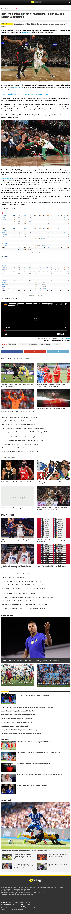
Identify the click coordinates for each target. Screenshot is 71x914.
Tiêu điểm (5, 740)
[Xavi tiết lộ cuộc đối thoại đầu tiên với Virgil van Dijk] (17, 399)
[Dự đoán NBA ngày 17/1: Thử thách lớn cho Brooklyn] (17, 470)
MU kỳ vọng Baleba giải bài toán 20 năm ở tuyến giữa (33, 763)
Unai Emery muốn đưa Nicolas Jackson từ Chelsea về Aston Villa (21, 733)
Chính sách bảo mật (17, 909)
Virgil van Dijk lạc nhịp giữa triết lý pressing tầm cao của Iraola (21, 421)
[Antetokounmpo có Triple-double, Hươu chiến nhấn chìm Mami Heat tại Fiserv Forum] (53, 496)
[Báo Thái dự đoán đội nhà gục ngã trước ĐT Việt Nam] (8, 699)
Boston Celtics (27, 32)
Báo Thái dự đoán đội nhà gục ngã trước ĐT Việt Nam (18, 424)
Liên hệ (5, 909)
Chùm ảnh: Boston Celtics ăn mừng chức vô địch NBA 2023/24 (21, 593)
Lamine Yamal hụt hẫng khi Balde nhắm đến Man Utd (17, 711)
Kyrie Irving (17, 87)
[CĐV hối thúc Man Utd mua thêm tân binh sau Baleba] (53, 398)
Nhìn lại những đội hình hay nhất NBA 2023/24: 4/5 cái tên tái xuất (22, 585)
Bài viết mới (6, 359)
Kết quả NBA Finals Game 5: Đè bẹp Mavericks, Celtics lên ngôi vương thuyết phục (27, 597)
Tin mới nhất (6, 800)
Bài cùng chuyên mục (21, 359)
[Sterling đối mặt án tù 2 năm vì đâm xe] (42, 866)
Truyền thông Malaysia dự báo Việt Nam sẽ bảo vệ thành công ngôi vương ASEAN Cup (52, 385)
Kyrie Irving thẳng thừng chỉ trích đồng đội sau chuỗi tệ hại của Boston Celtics (26, 94)
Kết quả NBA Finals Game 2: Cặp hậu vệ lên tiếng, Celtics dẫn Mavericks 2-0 (25, 608)
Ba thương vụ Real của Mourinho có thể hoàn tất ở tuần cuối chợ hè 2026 (24, 432)
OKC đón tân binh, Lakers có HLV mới (13, 577)
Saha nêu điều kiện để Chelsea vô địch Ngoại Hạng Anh (19, 437)
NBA (17, 8)
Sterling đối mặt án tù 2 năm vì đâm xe (57, 865)
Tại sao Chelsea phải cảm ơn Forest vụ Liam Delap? (32, 785)
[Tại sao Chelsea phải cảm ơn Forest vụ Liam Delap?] (8, 789)
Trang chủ (4, 8)
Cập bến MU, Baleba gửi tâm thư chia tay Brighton (16, 722)
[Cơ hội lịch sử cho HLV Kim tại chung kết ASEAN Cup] (8, 745)
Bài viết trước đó (8, 515)
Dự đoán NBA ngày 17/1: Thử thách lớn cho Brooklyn (17, 482)
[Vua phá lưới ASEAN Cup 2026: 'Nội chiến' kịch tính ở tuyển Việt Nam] (8, 756)
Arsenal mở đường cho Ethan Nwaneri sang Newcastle (18, 715)
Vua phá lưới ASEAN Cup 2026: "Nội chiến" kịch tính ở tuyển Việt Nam (38, 753)
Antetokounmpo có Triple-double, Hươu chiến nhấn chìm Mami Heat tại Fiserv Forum (52, 508)
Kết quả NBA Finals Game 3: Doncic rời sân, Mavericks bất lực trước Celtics (25, 604)
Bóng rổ (11, 8)
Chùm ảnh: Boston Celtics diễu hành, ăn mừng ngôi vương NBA (21, 581)
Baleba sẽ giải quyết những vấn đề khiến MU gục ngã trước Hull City (23, 428)
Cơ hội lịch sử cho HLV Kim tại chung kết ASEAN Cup (33, 742)
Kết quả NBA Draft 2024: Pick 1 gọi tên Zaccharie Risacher (51, 567)
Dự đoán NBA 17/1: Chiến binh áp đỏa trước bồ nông (17, 508)
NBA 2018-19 (56, 344)
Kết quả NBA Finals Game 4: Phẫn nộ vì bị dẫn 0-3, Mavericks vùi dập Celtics (25, 601)
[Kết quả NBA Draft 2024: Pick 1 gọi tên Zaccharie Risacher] (53, 554)
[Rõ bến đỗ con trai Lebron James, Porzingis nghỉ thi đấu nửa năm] (53, 528)
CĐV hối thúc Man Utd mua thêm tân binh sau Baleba (53, 409)
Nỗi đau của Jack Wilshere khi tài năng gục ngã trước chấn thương (23, 440)
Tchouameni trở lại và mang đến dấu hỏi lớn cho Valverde (20, 417)
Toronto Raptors (6, 178)
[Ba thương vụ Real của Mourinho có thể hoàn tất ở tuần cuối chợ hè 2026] (8, 778)
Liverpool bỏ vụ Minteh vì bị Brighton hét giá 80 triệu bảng (20, 444)
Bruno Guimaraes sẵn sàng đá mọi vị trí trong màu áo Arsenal (21, 451)
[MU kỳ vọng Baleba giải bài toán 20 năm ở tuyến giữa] (8, 767)
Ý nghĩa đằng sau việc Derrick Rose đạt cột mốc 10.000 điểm (51, 482)
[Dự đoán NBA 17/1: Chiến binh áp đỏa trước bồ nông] (17, 496)
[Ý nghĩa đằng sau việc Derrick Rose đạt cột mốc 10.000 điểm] (53, 470)
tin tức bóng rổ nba (45, 344)
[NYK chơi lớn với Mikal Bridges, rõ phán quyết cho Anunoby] (17, 528)
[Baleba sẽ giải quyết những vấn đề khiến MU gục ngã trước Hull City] (35, 825)
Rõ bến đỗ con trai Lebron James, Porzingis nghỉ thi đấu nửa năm (52, 540)
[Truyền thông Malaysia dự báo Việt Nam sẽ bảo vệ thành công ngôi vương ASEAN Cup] (53, 373)
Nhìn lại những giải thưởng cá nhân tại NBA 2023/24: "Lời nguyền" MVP (24, 588)
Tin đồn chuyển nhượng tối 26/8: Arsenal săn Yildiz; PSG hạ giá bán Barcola (17, 385)
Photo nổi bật (7, 616)
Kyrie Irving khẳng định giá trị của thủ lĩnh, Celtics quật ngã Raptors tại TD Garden (32, 15)
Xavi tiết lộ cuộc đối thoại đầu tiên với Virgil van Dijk (17, 411)
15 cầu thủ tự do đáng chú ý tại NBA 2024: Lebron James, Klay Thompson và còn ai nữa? (16, 567)
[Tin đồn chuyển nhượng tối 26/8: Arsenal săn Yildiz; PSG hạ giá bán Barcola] (17, 373)
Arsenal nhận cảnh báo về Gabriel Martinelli (15, 448)
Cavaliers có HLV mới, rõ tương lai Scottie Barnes (17, 574)
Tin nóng (5, 693)
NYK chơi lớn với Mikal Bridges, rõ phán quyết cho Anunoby (16, 540)
